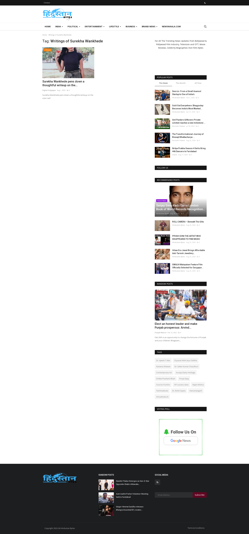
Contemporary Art (164, 372)
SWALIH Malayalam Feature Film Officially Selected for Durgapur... (187, 266)
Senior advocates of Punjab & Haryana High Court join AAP (180, 325)
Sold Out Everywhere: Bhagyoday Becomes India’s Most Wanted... (187, 107)
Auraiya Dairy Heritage (185, 372)
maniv (174, 155)
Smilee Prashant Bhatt (165, 378)
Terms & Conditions (196, 528)
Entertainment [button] (94, 26)
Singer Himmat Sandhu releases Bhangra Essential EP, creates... (129, 508)
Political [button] (73, 26)
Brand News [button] (149, 26)
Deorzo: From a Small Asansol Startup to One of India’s (186, 92)
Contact (47, 2)
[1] (205, 3)
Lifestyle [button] (114, 26)
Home (48, 26)
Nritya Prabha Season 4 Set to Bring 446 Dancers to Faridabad (189, 150)
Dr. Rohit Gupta (178, 390)
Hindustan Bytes (178, 97)
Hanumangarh (195, 390)
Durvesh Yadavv (178, 126)
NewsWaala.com (171, 26)
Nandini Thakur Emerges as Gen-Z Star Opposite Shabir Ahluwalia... (132, 482)
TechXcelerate (162, 390)
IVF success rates (181, 384)
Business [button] (131, 26)
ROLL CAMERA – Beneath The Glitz (188, 222)
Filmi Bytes (198, 47)
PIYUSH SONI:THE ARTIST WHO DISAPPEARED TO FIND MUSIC (186, 237)
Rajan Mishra (198, 384)
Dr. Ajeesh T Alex (163, 360)
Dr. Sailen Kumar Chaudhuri (186, 366)
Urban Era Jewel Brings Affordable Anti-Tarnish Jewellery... (188, 251)
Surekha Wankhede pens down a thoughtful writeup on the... (63, 83)
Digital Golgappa (49, 90)
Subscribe (199, 494)
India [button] (58, 26)
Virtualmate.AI (162, 396)
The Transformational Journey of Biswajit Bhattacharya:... (188, 135)
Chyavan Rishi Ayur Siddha (185, 360)
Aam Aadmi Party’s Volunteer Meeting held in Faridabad (132, 495)
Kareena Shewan (163, 366)
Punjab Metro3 (160, 332)
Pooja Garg (184, 378)
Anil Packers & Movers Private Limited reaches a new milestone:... (188, 121)
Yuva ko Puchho (163, 384)
